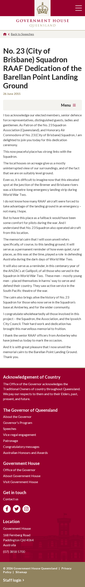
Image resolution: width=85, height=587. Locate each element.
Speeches (9, 429)
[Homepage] (5, 34)
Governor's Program (17, 423)
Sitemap (21, 572)
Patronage (10, 441)
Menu (66, 105)
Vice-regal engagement (19, 435)
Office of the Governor (19, 470)
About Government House (21, 476)
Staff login (12, 580)
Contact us (10, 499)
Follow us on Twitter (16, 509)
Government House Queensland (42, 23)
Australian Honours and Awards (25, 453)
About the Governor (17, 417)
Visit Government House (20, 482)
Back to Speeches (22, 34)
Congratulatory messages (21, 447)
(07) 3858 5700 (14, 551)
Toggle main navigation (78, 8)
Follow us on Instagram (26, 509)
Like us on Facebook (7, 509)
